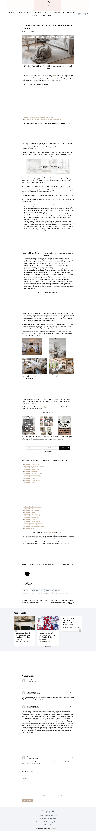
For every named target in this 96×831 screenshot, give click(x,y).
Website (60, 796)
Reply (71, 680)
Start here (18, 12)
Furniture (38, 822)
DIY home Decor (49, 590)
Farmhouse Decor (28, 22)
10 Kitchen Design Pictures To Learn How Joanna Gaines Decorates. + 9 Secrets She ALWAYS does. (62, 601)
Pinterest (45, 532)
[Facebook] (77, 14)
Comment (26, 778)
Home (41, 815)
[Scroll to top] (92, 829)
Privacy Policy (46, 15)
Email (42, 796)
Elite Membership (68, 12)
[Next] (80, 630)
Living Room (43, 22)
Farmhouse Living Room (28, 593)
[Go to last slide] (16, 630)
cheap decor (26, 590)
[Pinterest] (82, 14)
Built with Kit (48, 452)
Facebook (60, 532)
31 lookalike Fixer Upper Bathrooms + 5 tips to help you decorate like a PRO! (34, 600)
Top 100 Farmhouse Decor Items (42, 12)
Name (25, 796)
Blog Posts (27, 12)
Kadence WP (56, 828)
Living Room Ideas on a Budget (61, 593)
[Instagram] (79, 14)
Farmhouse (57, 590)
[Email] (84, 14)
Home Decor (36, 22)
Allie (24, 31)
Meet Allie (57, 822)
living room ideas (47, 593)
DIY (23, 22)
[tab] (45, 646)
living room (39, 593)
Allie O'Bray (19, 641)
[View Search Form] (87, 14)
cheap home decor (35, 590)
